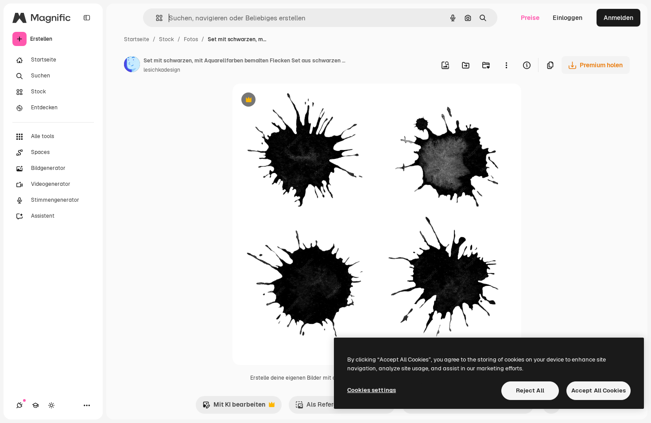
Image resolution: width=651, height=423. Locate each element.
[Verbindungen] (19, 405)
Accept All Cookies (598, 390)
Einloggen (567, 18)
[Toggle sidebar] (87, 18)
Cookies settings (371, 390)
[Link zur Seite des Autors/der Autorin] (132, 65)
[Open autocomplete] (155, 18)
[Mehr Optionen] (506, 65)
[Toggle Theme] (51, 405)
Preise (530, 18)
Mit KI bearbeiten (233, 406)
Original (289, 100)
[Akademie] (35, 405)
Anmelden (618, 18)
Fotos (191, 39)
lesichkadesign (161, 69)
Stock (166, 39)
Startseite (136, 39)
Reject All (530, 390)
